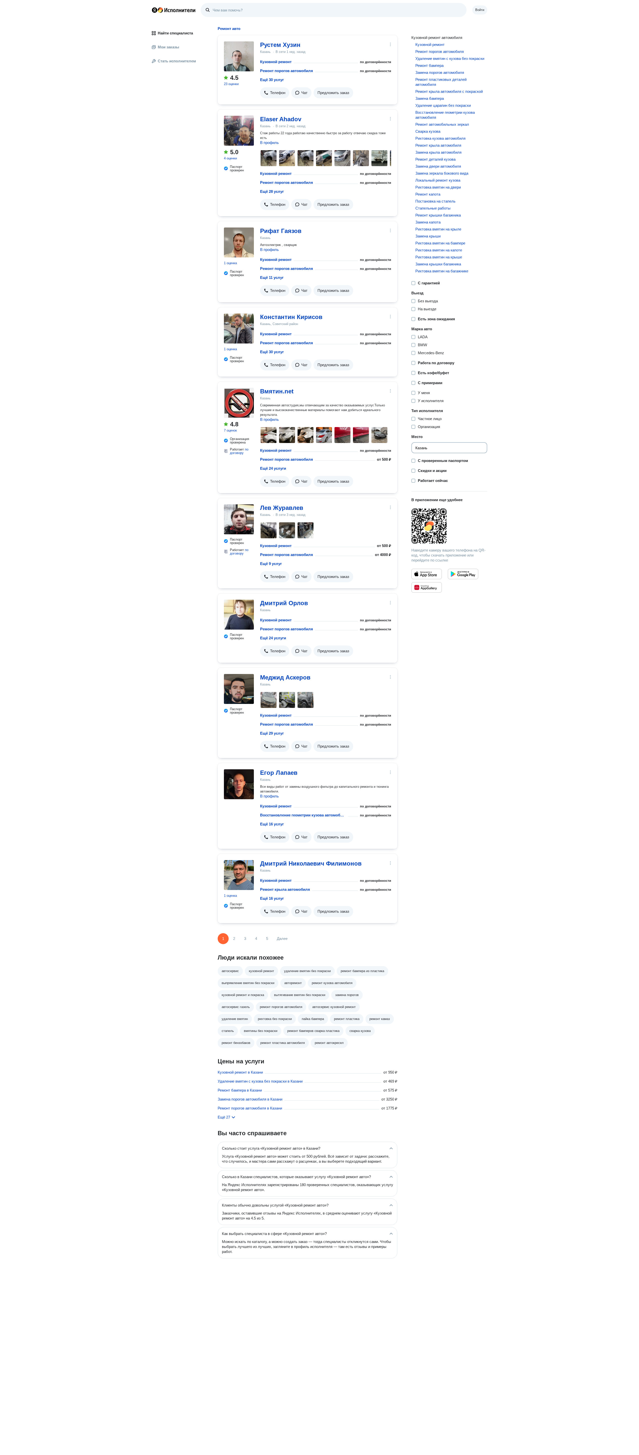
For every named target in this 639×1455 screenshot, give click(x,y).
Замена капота (428, 222)
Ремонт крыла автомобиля (285, 889)
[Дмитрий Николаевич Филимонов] (239, 875)
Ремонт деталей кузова (435, 159)
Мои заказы (168, 47)
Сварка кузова (427, 131)
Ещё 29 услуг (272, 733)
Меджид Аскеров (285, 677)
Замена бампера (429, 98)
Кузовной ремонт (276, 62)
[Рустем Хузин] (239, 56)
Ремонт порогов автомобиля (286, 71)
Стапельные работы (433, 208)
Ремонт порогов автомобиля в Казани (250, 1108)
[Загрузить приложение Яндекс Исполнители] (449, 526)
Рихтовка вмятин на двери (438, 187)
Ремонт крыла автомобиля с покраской (449, 91)
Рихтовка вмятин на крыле (438, 229)
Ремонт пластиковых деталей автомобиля (441, 82)
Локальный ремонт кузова (437, 180)
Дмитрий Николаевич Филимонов (311, 863)
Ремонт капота (427, 194)
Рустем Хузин (280, 44)
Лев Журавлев (281, 507)
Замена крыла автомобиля (438, 152)
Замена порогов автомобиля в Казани (250, 1099)
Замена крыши (428, 236)
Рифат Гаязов (281, 230)
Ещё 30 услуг (272, 80)
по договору (239, 451)
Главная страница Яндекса (154, 10)
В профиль (269, 142)
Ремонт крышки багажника (438, 215)
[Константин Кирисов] (239, 328)
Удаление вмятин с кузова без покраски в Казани (260, 1081)
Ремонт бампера (429, 65)
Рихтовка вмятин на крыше (438, 257)
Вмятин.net (277, 391)
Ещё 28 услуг (272, 191)
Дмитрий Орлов (284, 603)
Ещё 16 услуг (272, 824)
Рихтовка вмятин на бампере (440, 243)
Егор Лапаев (279, 772)
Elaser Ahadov (280, 119)
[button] (274, 92)
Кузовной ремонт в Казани (240, 1072)
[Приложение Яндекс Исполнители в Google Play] (463, 574)
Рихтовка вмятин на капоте (438, 250)
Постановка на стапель (435, 201)
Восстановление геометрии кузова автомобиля (303, 815)
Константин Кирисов (291, 317)
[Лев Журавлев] (239, 519)
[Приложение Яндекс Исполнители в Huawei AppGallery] (426, 587)
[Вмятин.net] (239, 403)
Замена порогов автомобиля (439, 72)
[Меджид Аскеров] (239, 689)
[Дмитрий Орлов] (239, 615)
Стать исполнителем (177, 61)
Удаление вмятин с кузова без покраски (449, 58)
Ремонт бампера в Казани (240, 1090)
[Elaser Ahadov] (239, 131)
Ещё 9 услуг (271, 563)
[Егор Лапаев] (239, 784)
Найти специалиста (175, 33)
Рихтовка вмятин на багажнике (441, 271)
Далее (282, 938)
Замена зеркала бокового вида (441, 173)
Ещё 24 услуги (273, 468)
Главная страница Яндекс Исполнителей (174, 10)
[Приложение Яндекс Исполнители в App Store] (426, 574)
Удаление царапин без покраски (443, 105)
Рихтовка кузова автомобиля (440, 138)
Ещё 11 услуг (272, 277)
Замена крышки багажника (438, 264)
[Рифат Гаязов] (239, 242)
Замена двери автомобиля (438, 166)
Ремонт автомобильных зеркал (442, 124)
